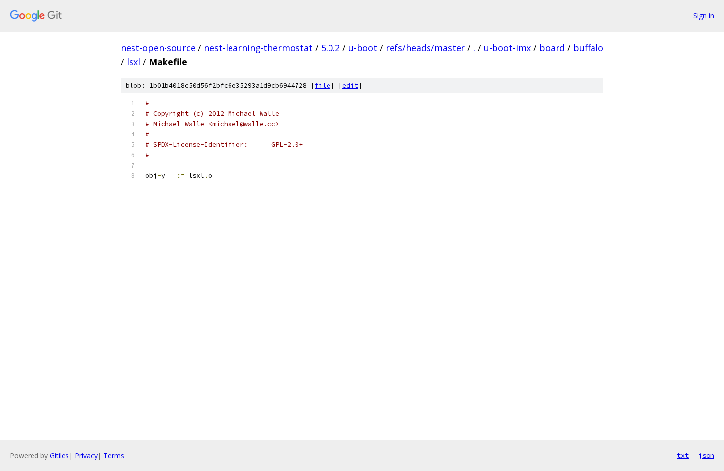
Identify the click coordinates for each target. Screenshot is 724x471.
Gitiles (59, 455)
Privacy (86, 455)
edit (350, 85)
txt (683, 455)
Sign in (703, 15)
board (552, 48)
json (706, 455)
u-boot (362, 48)
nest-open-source (158, 48)
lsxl (133, 61)
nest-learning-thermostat (258, 48)
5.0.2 (330, 48)
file (322, 85)
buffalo (588, 48)
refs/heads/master (425, 48)
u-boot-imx (507, 48)
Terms (113, 455)
